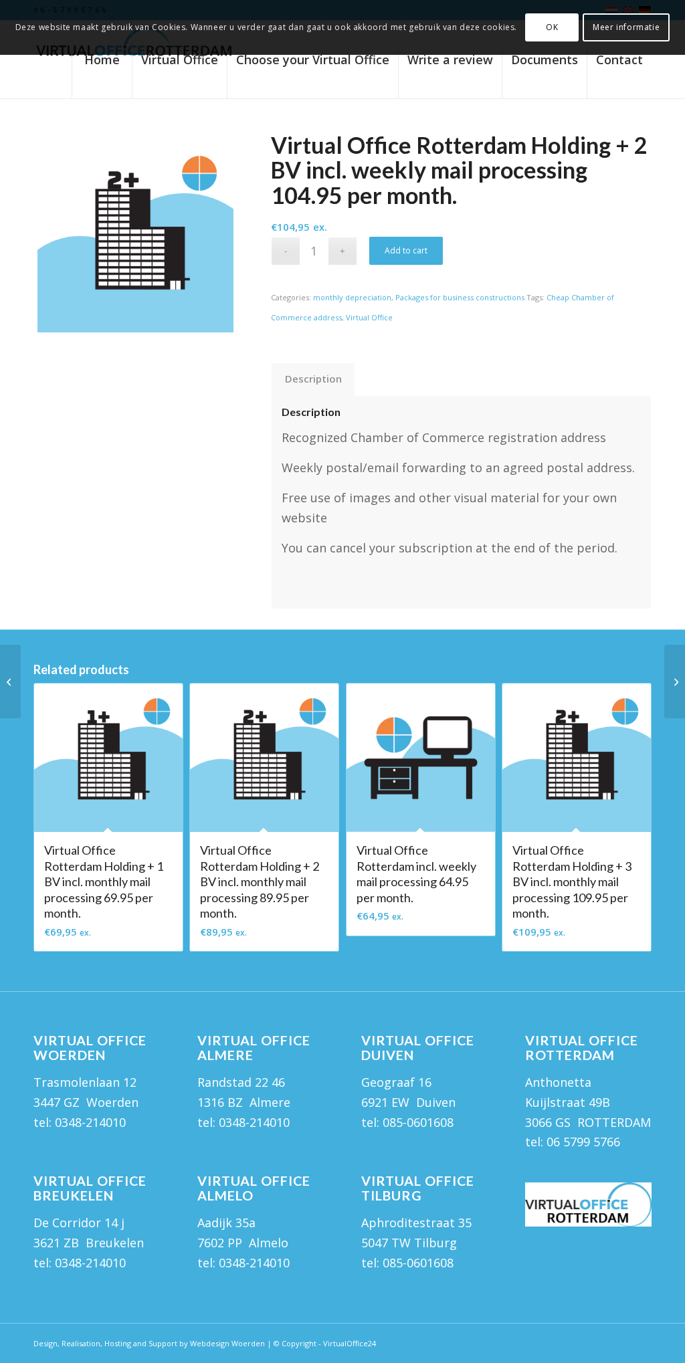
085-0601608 (418, 1122)
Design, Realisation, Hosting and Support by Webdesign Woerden (149, 1343)
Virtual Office (369, 317)
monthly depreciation (352, 297)
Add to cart (406, 250)
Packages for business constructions (459, 297)
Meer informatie (626, 27)
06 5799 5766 (583, 1142)
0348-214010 (90, 1122)
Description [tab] (313, 378)
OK (552, 27)
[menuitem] (102, 59)
